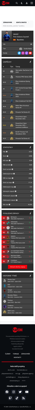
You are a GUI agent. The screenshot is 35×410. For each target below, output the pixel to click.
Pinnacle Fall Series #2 (23, 138)
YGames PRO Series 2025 (24, 77)
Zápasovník (7, 22)
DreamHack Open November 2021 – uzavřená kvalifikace (22, 125)
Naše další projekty (17, 366)
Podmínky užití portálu (17, 344)
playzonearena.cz (7, 373)
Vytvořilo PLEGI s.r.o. (25, 406)
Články (7, 354)
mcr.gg (17, 373)
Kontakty (17, 357)
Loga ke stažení (17, 346)
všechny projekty (24, 381)
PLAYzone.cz (15, 406)
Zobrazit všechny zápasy (17, 267)
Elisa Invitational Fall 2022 (24, 101)
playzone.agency (27, 373)
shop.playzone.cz (23, 377)
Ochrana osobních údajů (17, 341)
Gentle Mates (21, 22)
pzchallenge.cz (11, 377)
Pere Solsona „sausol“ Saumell (14, 26)
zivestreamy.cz (15, 381)
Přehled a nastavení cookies (17, 339)
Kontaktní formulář (17, 349)
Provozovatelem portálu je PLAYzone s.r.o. (17, 336)
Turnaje (16, 354)
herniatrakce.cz (22, 370)
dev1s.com (11, 370)
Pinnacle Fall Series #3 (23, 112)
